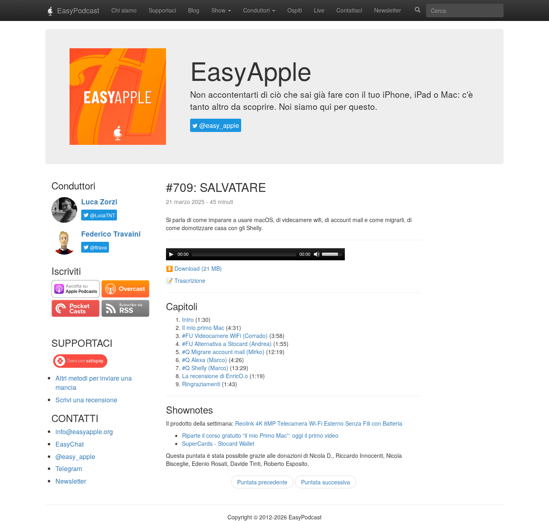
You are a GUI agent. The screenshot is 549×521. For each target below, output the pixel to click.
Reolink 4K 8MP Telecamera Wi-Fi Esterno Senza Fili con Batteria (318, 423)
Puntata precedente (262, 482)
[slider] (333, 253)
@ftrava (98, 247)
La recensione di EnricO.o (215, 376)
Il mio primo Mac (203, 327)
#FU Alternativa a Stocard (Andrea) (227, 344)
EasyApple (250, 70)
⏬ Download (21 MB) (194, 268)
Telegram (68, 468)
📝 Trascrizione (185, 280)
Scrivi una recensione (86, 399)
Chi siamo (124, 10)
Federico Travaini (111, 234)
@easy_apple (218, 125)
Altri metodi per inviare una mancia (93, 382)
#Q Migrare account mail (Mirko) (223, 352)
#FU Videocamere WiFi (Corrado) (225, 336)
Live (319, 10)
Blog (193, 10)
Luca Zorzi (99, 201)
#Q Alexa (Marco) (204, 360)
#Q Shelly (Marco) (205, 368)
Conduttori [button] (257, 10)
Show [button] (219, 10)
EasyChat (69, 444)
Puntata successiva (325, 482)
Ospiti (294, 10)
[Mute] (316, 254)
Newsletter (387, 10)
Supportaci (162, 10)
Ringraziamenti (201, 384)
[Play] (171, 254)
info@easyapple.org (84, 431)
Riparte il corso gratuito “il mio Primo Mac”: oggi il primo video (260, 435)
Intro (188, 319)
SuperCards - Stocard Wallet (218, 443)
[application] (255, 254)
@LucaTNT (102, 215)
